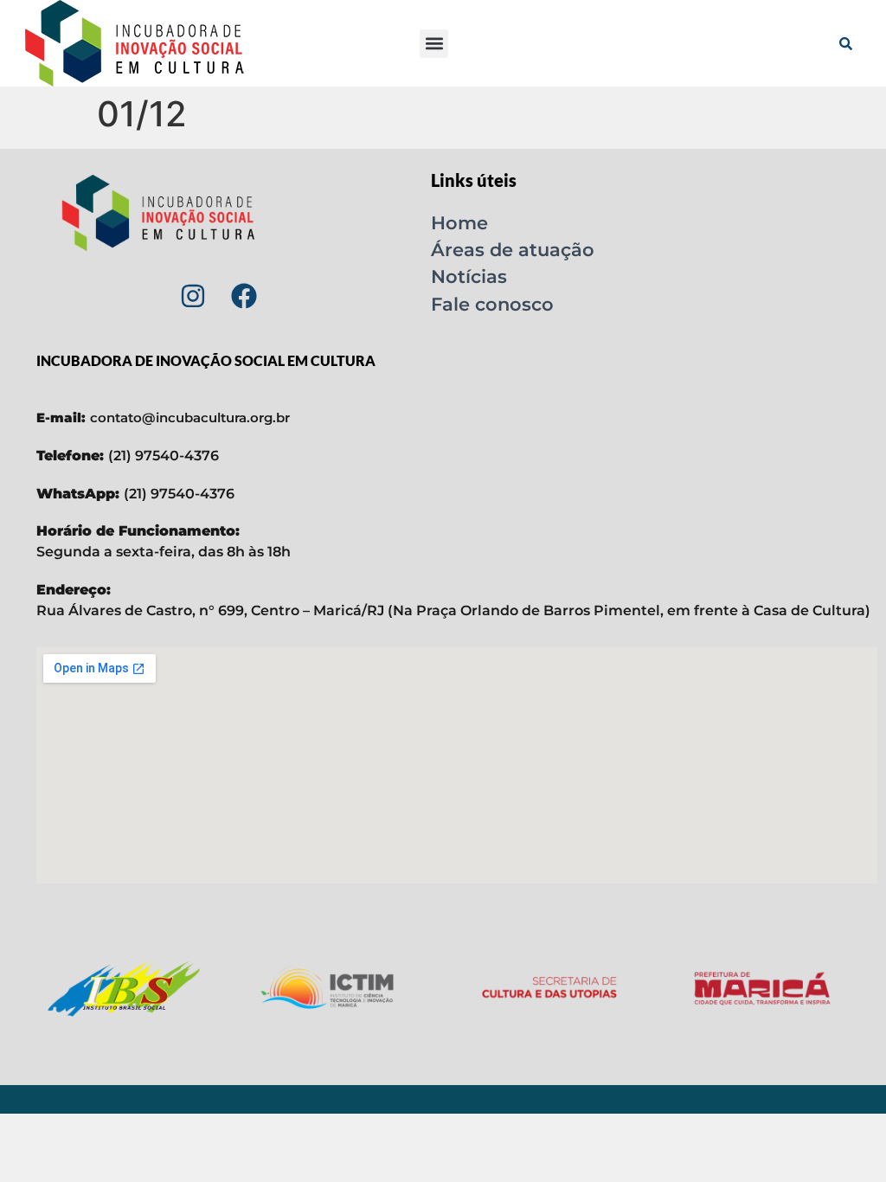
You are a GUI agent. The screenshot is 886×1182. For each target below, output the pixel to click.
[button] (434, 43)
